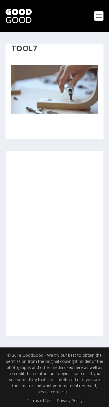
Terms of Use (40, 400)
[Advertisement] (54, 244)
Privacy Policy (70, 400)
